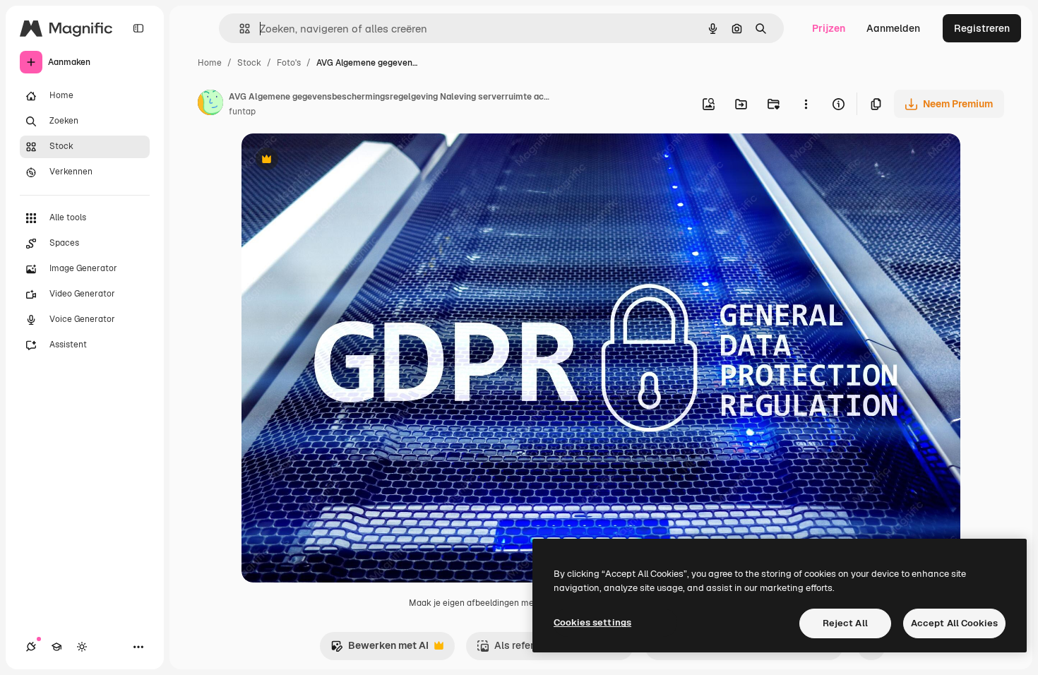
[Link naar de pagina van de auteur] (210, 104)
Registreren (982, 28)
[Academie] (56, 646)
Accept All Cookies (954, 623)
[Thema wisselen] (82, 646)
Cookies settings (592, 622)
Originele (334, 160)
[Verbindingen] (31, 646)
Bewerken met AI (379, 649)
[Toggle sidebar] (138, 28)
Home (210, 62)
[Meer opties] (806, 104)
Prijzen (828, 28)
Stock (249, 62)
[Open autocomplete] (239, 28)
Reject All (845, 623)
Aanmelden (893, 28)
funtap (242, 111)
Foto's (289, 62)
